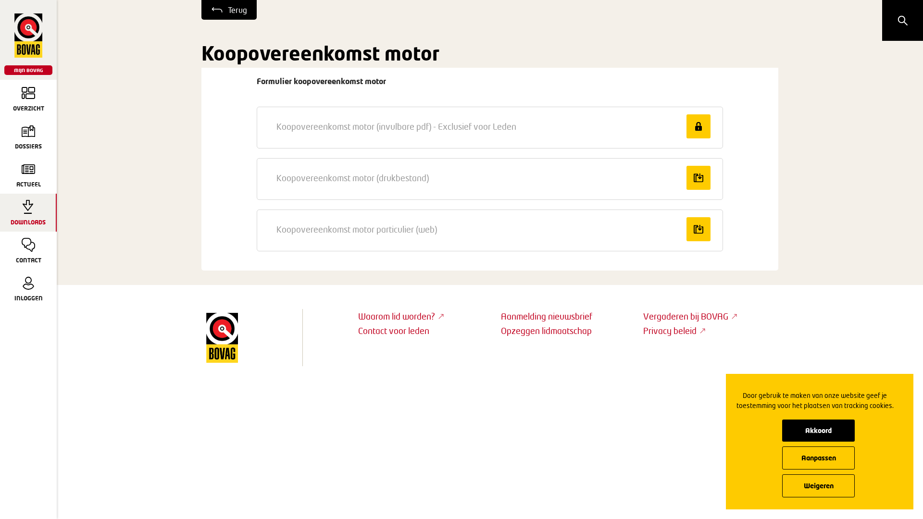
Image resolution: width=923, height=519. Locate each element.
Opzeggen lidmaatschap (546, 330)
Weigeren (819, 486)
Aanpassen (818, 458)
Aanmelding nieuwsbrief (546, 316)
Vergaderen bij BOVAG (685, 316)
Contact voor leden (393, 330)
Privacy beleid (670, 330)
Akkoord (818, 430)
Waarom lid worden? (396, 316)
